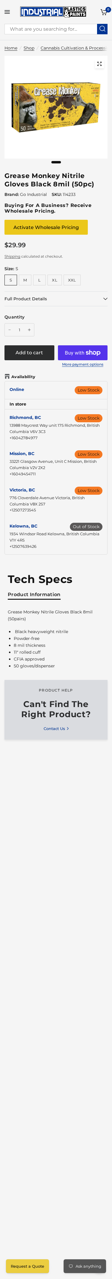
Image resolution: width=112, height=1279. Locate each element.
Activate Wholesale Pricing (46, 227)
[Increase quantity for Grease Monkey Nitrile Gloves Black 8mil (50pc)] (29, 330)
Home (10, 48)
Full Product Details (25, 298)
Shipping (12, 256)
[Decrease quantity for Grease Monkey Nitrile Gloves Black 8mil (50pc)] (9, 330)
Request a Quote (27, 1266)
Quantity (14, 317)
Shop (29, 48)
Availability (23, 376)
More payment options (82, 364)
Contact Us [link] (54, 729)
